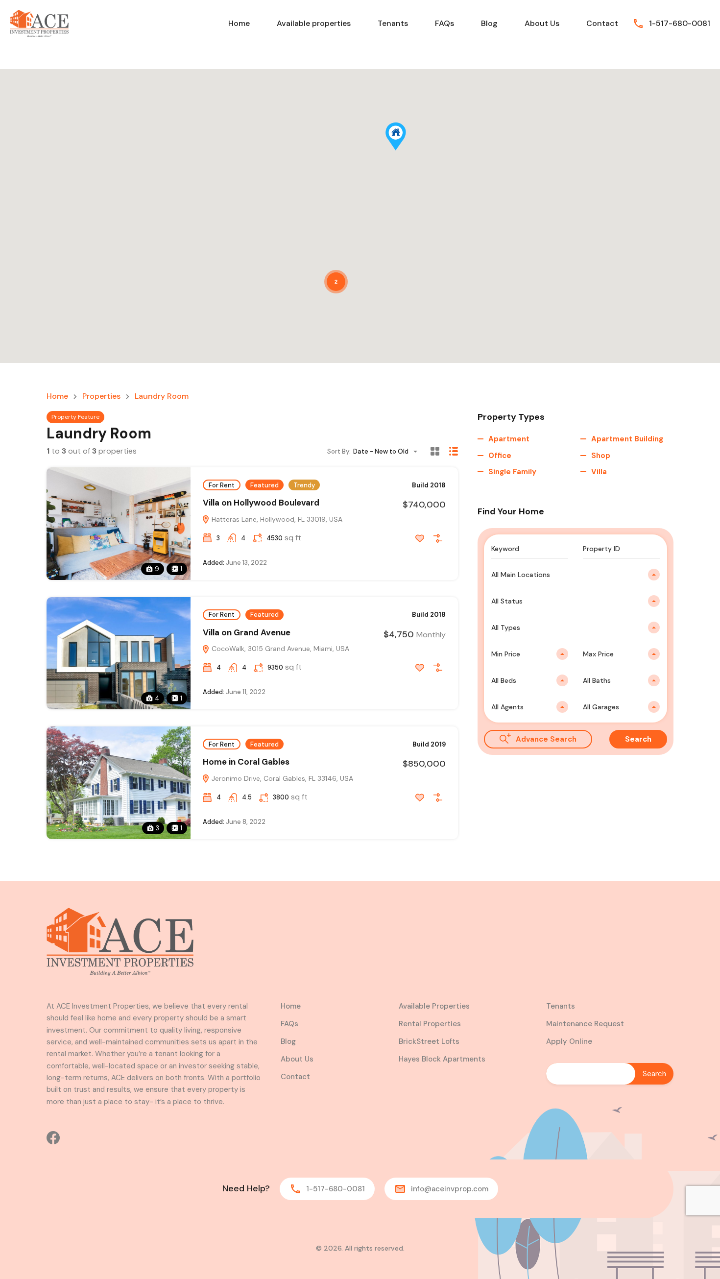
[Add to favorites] (420, 538)
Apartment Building (627, 439)
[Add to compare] (438, 538)
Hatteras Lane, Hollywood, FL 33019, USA (276, 519)
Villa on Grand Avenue (246, 632)
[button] (405, 150)
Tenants (393, 23)
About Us (542, 23)
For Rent (222, 485)
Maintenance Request (585, 1024)
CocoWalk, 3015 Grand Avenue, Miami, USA (279, 648)
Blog (489, 23)
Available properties (314, 23)
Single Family (512, 472)
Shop (600, 455)
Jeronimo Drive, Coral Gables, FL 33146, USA (281, 778)
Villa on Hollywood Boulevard (261, 502)
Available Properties (434, 1006)
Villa (599, 472)
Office (499, 455)
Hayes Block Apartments (442, 1059)
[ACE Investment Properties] (39, 23)
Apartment (508, 439)
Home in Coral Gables (246, 761)
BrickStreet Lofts (429, 1041)
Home (239, 23)
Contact (602, 23)
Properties (101, 396)
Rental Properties (430, 1024)
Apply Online (569, 1041)
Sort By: (339, 451)
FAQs (444, 23)
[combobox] (388, 451)
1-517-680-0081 (679, 23)
